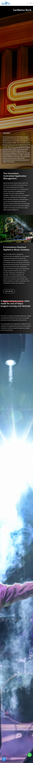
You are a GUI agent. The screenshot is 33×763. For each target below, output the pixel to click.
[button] (31, 3)
